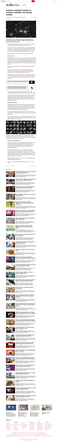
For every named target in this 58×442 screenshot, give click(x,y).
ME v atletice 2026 (24, 427)
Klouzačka (31, 434)
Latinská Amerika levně (40, 428)
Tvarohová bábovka (32, 427)
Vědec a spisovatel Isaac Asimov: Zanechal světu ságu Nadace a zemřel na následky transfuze (25, 296)
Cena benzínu (34, 432)
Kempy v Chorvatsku (40, 423)
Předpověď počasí (24, 432)
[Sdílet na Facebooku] (34, 165)
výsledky (26, 47)
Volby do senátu (8, 428)
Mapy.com (19, 432)
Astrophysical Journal (23, 158)
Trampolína (24, 434)
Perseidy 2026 (29, 432)
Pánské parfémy (49, 435)
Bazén (15, 434)
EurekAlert (12, 161)
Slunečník (28, 434)
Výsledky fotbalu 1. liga (25, 424)
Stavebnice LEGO (21, 435)
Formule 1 (23, 428)
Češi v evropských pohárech (41, 432)
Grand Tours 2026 (16, 429)
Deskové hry (35, 435)
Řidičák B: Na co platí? (48, 427)
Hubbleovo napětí (30, 51)
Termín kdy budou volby (9, 427)
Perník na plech (31, 429)
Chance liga (23, 423)
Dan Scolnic (22, 53)
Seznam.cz (55, 1)
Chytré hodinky (44, 435)
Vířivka (47, 434)
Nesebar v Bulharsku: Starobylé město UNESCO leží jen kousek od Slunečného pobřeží (24, 226)
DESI (23, 75)
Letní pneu (31, 435)
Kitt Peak (29, 77)
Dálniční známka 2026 (48, 424)
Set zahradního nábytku (37, 434)
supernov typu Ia (20, 105)
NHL (22, 429)
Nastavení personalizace (34, 439)
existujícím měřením (19, 149)
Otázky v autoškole (47, 428)
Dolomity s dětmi (39, 429)
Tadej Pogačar (16, 427)
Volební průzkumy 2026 (9, 424)
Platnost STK (47, 429)
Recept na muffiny (31, 424)
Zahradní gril (43, 434)
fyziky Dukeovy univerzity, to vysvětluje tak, (21, 57)
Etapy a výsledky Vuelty (17, 424)
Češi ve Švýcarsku (39, 427)
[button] (21, 29)
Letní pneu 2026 (47, 423)
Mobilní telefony (15, 435)
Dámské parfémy (26, 435)
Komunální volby (8, 429)
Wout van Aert (16, 428)
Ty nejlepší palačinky (32, 423)
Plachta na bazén (19, 434)
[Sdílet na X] (35, 165)
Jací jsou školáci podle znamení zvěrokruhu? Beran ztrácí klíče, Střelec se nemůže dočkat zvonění (25, 304)
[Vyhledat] (33, 1)
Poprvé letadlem (39, 424)
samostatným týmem (26, 74)
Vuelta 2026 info (16, 423)
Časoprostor (24, 4)
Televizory (39, 435)
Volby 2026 (7, 423)
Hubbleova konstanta (26, 45)
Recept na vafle (31, 428)
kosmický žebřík (20, 69)
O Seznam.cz (22, 439)
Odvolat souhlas (27, 439)
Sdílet (33, 17)
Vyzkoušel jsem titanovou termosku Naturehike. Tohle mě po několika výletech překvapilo (25, 203)
